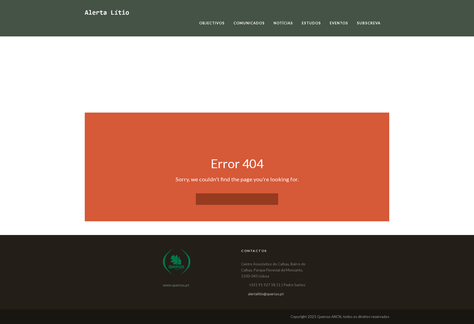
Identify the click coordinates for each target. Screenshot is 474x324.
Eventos (339, 23)
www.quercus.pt (176, 285)
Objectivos (212, 23)
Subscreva (368, 23)
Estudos (311, 23)
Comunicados (249, 23)
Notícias (283, 23)
